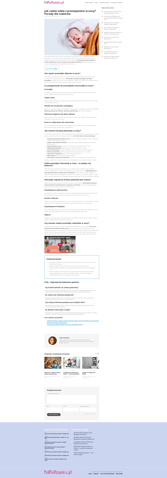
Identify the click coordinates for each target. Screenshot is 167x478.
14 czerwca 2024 (57, 16)
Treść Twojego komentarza (53, 393)
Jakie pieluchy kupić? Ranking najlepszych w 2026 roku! (111, 57)
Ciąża (96, 2)
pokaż (55, 68)
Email (64, 406)
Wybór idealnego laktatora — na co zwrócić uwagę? (84, 453)
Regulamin (119, 473)
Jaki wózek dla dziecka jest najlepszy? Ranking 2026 (111, 52)
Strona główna (89, 2)
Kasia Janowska (48, 16)
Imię (48, 406)
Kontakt (96, 473)
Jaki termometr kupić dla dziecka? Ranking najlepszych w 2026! (112, 12)
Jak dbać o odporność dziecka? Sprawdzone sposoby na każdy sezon (84, 438)
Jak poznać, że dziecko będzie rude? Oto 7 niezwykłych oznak (65, 324)
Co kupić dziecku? (104, 2)
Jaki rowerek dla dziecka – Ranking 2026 (113, 42)
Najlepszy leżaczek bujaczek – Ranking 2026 (111, 47)
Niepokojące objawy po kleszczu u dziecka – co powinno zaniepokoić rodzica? (83, 448)
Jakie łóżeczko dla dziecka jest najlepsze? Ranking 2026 (111, 23)
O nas (90, 473)
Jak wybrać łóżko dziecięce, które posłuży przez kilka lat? (83, 433)
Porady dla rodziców (117, 2)
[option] (52, 367)
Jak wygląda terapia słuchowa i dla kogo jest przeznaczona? (83, 442)
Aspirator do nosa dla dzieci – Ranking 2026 (111, 38)
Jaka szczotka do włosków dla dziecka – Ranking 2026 (111, 28)
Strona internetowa (84, 406)
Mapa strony (120, 471)
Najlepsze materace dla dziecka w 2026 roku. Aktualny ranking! (112, 33)
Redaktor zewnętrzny (50, 376)
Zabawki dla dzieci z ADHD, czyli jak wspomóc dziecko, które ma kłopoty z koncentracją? (73, 320)
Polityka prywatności (107, 473)
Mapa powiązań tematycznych (112, 471)
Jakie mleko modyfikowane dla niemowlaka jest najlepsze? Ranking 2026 (113, 17)
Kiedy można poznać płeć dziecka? (57, 322)
